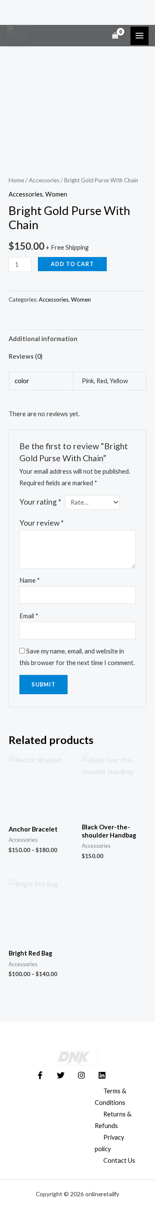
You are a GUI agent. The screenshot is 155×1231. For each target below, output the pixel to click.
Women (56, 194)
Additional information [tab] (43, 338)
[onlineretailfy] (17, 35)
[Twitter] (61, 1075)
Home (16, 180)
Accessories (44, 180)
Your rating (40, 501)
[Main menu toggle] (139, 36)
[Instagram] (81, 1075)
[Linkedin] (102, 1075)
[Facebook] (40, 1075)
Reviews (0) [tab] (26, 356)
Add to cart (72, 263)
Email (28, 616)
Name (29, 580)
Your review (41, 522)
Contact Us (119, 1160)
